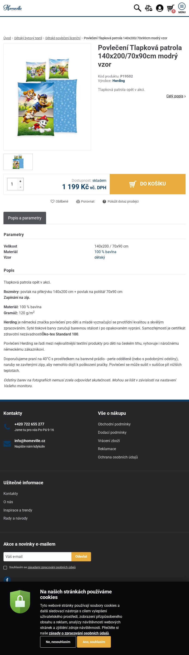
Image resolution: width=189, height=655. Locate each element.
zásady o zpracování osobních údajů (79, 633)
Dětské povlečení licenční (62, 38)
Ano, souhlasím (94, 642)
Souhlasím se (42, 567)
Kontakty (10, 493)
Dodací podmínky (112, 432)
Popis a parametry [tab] (24, 217)
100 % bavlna (105, 252)
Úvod (7, 38)
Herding (118, 81)
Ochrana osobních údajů (118, 457)
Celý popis (174, 96)
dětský (99, 257)
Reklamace (107, 449)
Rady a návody (15, 518)
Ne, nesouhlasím (58, 642)
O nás (8, 502)
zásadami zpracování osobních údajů (52, 567)
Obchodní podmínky (114, 424)
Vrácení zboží (109, 441)
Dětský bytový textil (28, 38)
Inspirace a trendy (17, 510)
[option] (18, 162)
